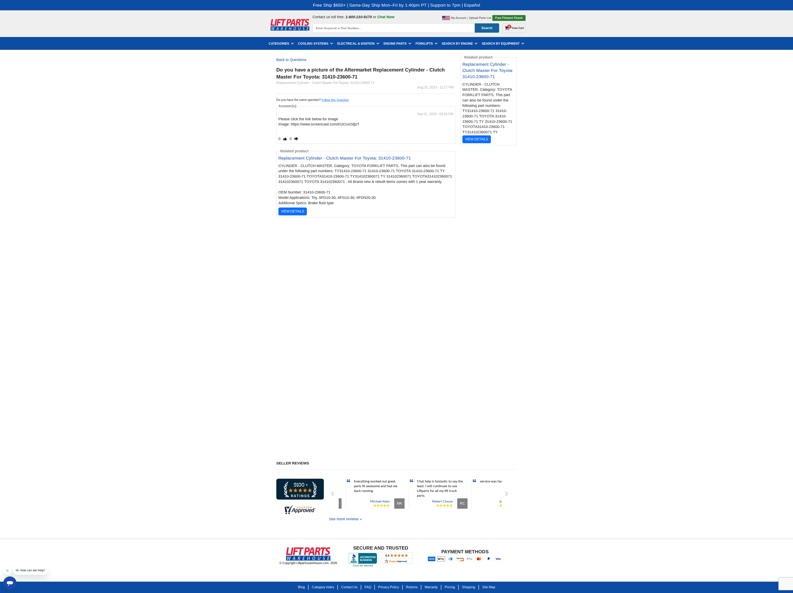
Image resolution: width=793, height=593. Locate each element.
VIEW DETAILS (292, 211)
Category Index (323, 587)
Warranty (431, 587)
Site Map (488, 587)
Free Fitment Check (509, 17)
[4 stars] (384, 505)
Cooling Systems (313, 43)
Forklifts (424, 43)
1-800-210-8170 (358, 17)
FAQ (367, 587)
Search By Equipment (501, 43)
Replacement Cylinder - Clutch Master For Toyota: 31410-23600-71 (344, 158)
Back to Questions (291, 60)
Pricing (450, 587)
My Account (458, 17)
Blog (301, 587)
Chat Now (385, 17)
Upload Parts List (480, 17)
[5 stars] (388, 505)
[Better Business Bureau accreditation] (363, 560)
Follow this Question (335, 100)
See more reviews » (345, 519)
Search (487, 28)
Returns (412, 587)
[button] (334, 494)
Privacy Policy (388, 587)
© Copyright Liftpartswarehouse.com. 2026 (308, 563)
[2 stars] (378, 505)
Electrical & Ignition (356, 43)
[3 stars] (381, 505)
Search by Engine (457, 43)
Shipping (468, 587)
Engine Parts (395, 43)
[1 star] (374, 505)
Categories (279, 43)
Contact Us (349, 587)
